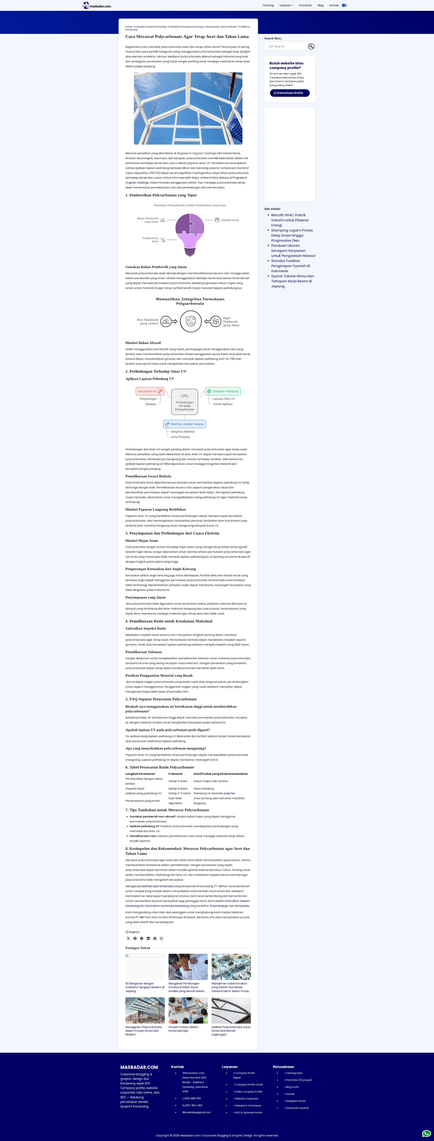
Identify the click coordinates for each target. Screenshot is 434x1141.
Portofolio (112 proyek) (299, 1080)
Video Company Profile (249, 1091)
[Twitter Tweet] (128, 939)
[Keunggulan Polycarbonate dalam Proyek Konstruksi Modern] (145, 1010)
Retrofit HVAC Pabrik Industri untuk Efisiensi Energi (289, 220)
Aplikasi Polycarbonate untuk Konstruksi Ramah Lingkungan (231, 1031)
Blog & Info (293, 1087)
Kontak (334, 5)
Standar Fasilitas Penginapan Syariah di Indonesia (290, 265)
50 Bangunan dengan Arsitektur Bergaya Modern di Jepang (144, 987)
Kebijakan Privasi (296, 1101)
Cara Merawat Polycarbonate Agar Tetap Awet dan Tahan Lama (187, 36)
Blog (320, 5)
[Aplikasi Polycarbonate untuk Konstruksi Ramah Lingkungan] (231, 1010)
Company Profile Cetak (249, 1084)
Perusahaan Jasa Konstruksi (221, 26)
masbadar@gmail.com (198, 1112)
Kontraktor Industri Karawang (150, 26)
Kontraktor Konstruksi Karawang (186, 26)
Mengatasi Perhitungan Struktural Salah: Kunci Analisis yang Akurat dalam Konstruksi (186, 987)
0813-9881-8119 (193, 1098)
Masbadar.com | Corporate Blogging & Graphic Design (216, 1135)
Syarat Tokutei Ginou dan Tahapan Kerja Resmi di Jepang (292, 281)
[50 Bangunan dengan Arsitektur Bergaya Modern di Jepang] (145, 967)
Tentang (268, 5)
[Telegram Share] (142, 939)
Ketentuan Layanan (298, 1108)
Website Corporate (247, 1098)
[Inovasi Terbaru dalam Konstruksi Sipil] (188, 1010)
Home (128, 26)
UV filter (165, 464)
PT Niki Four (143, 917)
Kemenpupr (221, 906)
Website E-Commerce (248, 1105)
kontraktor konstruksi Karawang (167, 906)
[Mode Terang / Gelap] (344, 5)
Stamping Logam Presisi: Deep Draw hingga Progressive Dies (292, 235)
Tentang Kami (294, 1073)
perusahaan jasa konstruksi (155, 886)
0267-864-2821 (193, 1105)
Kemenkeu (242, 906)
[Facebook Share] (135, 939)
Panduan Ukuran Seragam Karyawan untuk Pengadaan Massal (293, 250)
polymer (229, 793)
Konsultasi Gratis (290, 93)
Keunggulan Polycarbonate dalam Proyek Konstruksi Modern (143, 1031)
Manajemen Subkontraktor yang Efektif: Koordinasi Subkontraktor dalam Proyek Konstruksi (231, 987)
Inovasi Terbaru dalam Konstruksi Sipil (183, 1029)
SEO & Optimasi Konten (249, 1112)
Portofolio (305, 5)
